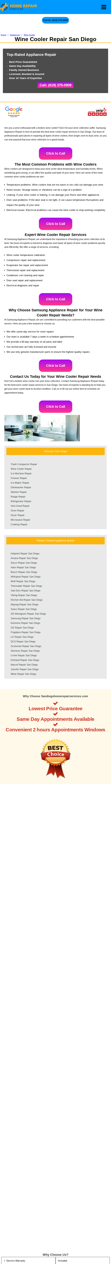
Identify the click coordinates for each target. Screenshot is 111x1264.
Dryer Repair (18, 515)
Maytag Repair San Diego (24, 604)
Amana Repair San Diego (24, 558)
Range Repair (18, 496)
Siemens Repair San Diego (25, 650)
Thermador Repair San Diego (26, 586)
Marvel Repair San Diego (24, 664)
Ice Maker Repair (20, 482)
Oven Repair (17, 510)
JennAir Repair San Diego (25, 669)
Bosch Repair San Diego (24, 572)
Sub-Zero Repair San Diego (25, 590)
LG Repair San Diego (22, 637)
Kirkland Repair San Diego (25, 660)
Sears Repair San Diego (24, 609)
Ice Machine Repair (21, 473)
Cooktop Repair (19, 524)
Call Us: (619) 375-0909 (55, 20)
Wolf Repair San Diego (23, 581)
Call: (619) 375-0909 (55, 85)
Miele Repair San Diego (23, 674)
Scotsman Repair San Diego (26, 646)
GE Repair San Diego (22, 627)
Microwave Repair (20, 519)
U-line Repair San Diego (24, 655)
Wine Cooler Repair (21, 469)
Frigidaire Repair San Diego (25, 632)
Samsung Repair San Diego (25, 618)
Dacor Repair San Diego (24, 562)
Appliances (15, 35)
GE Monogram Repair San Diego (28, 613)
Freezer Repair (19, 478)
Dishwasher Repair (21, 487)
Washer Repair (19, 492)
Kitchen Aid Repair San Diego (26, 599)
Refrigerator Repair (21, 501)
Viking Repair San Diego (24, 595)
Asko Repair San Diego (23, 567)
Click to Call (55, 153)
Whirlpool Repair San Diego (25, 576)
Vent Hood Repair (20, 506)
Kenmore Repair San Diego (25, 623)
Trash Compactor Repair (24, 464)
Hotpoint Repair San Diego (25, 553)
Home (3, 35)
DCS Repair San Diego (23, 641)
